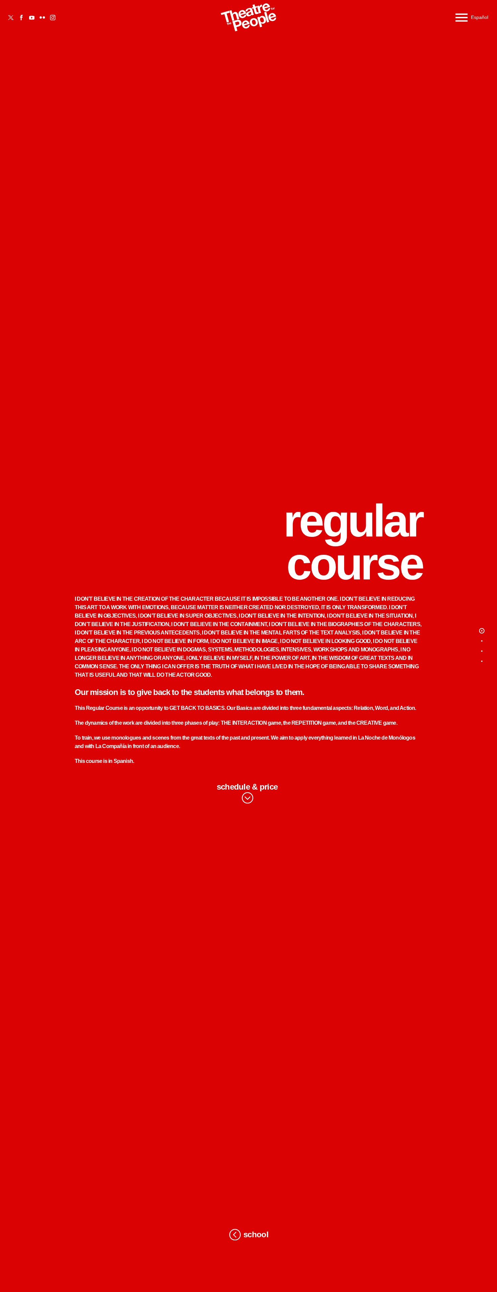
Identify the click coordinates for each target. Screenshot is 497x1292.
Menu (461, 18)
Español (479, 17)
